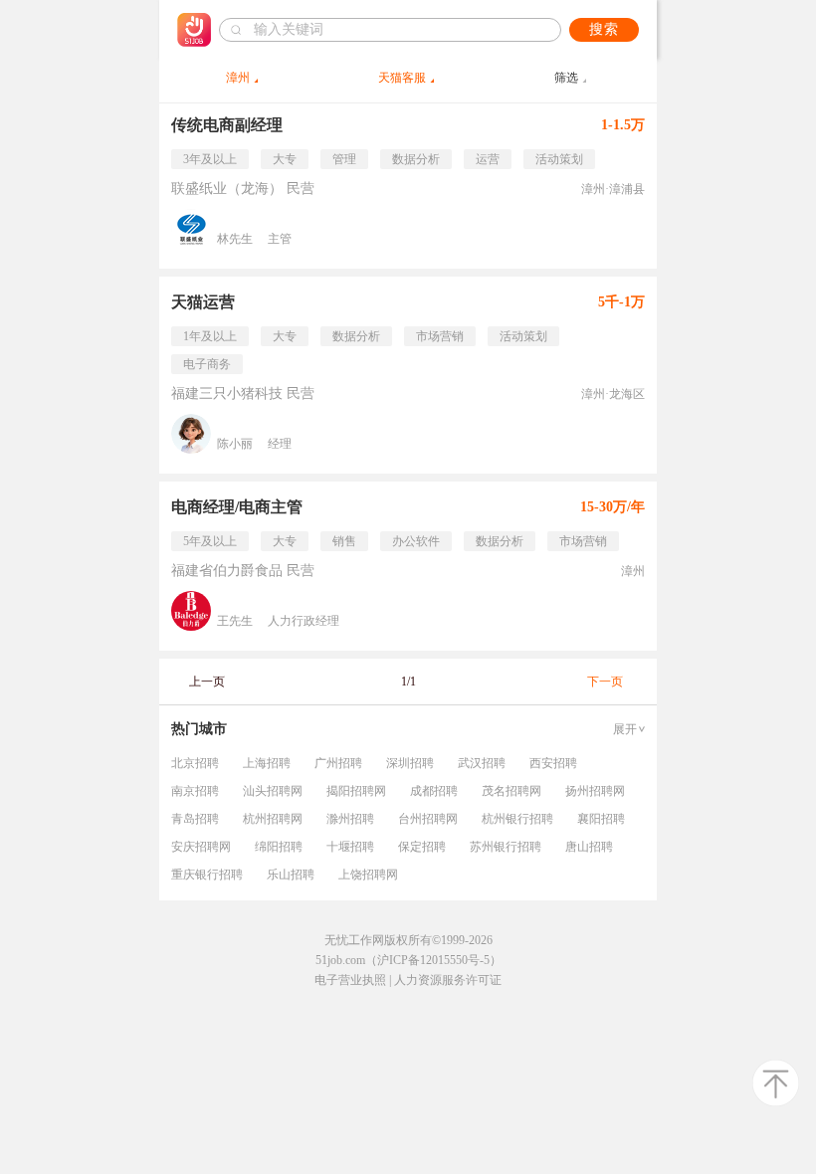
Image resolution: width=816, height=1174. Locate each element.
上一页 (207, 681)
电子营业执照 (350, 980)
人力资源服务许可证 (448, 980)
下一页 (605, 681)
